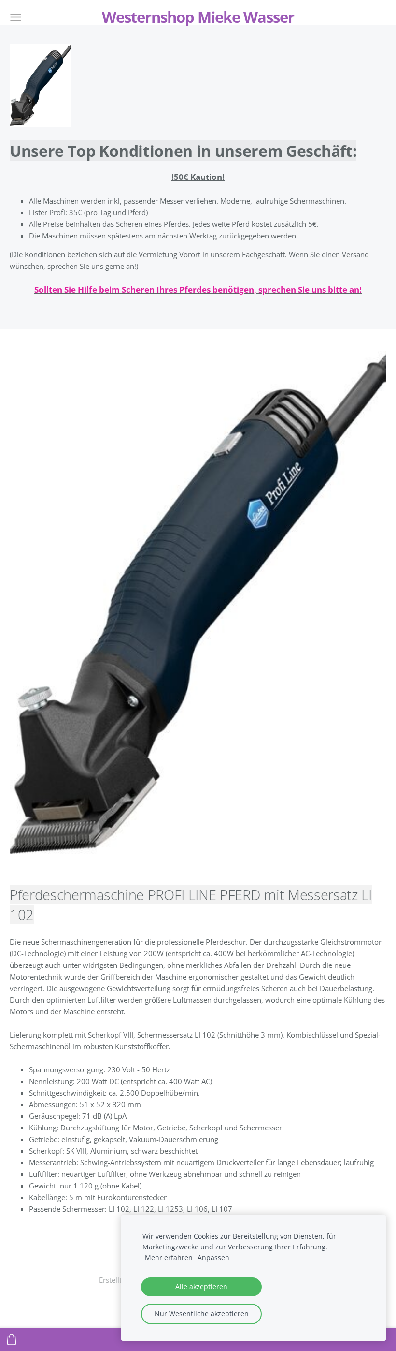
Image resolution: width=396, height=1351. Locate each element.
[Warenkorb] (11, 1339)
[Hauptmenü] (15, 17)
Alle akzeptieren (201, 1286)
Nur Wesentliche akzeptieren (202, 1313)
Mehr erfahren (169, 1257)
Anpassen (213, 1257)
